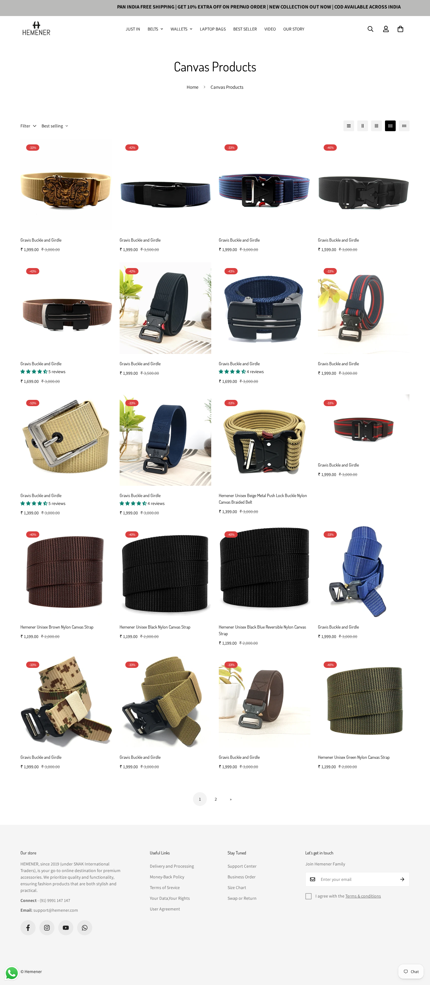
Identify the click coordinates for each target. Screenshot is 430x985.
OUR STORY (293, 29)
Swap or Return (242, 898)
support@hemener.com (55, 910)
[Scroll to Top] (417, 950)
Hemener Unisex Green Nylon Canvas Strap (354, 757)
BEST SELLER (245, 29)
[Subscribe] (402, 879)
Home (192, 87)
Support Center (242, 866)
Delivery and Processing (172, 866)
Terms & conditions (363, 896)
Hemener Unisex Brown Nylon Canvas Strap (56, 627)
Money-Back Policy (167, 877)
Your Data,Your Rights (170, 898)
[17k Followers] (28, 927)
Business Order (242, 877)
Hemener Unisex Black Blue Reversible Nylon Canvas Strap (262, 630)
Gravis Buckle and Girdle (40, 240)
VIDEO (270, 29)
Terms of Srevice (165, 887)
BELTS (153, 29)
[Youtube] (65, 927)
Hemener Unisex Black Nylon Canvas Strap (155, 627)
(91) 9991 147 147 (55, 900)
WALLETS (179, 29)
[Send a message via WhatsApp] (11, 973)
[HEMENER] (36, 29)
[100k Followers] (46, 927)
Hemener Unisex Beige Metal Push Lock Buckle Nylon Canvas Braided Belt (263, 499)
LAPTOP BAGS (213, 29)
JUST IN (133, 29)
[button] (400, 29)
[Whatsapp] (84, 927)
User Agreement (165, 909)
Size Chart (237, 887)
